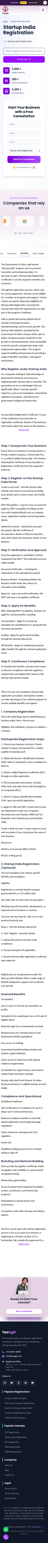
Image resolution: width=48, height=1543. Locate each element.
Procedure (11, 254)
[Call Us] (6, 1537)
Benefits (25, 253)
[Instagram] (4, 1382)
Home (5, 22)
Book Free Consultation (24, 159)
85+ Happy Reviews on (24, 167)
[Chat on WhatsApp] (6, 1529)
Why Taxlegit (38, 254)
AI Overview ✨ (24, 59)
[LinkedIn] (25, 1382)
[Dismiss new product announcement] (45, 3)
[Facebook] (18, 1382)
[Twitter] (11, 1382)
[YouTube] (32, 1382)
